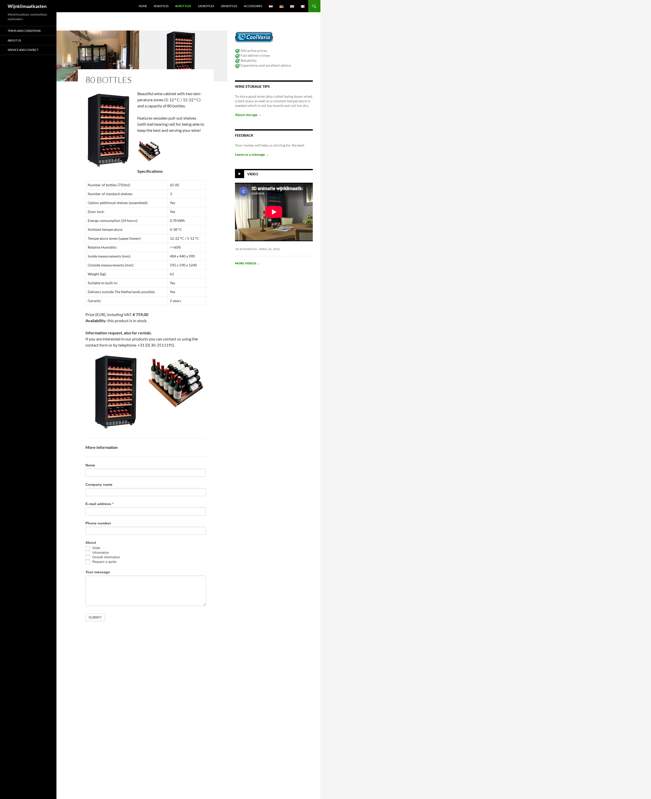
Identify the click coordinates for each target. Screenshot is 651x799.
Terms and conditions (24, 30)
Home (143, 6)
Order (95, 548)
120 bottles (206, 6)
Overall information (105, 557)
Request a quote (103, 562)
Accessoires (253, 6)
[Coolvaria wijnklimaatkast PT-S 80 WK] (115, 392)
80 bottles (183, 6)
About (90, 542)
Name (90, 465)
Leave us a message (250, 154)
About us (14, 40)
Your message (97, 572)
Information (100, 552)
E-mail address (99, 504)
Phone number (98, 523)
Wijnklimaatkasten (27, 6)
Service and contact (23, 49)
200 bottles (229, 6)
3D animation (246, 249)
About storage (246, 114)
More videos (247, 263)
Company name (98, 484)
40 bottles (161, 6)
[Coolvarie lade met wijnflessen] (176, 381)
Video (252, 174)
